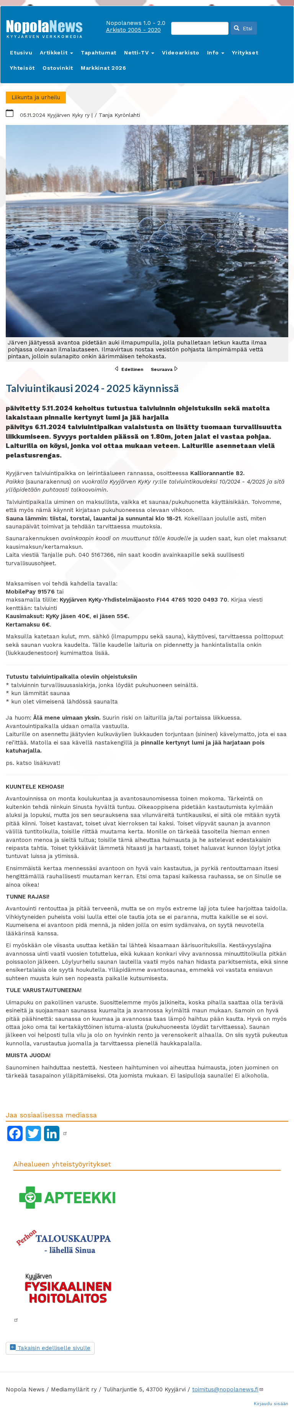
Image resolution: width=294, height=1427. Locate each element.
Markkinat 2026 (103, 68)
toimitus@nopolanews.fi (225, 1389)
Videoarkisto (180, 52)
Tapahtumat (98, 52)
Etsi (246, 28)
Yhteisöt (22, 68)
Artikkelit (54, 52)
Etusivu (21, 52)
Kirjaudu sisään (271, 1403)
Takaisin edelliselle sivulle (53, 1348)
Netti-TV (137, 52)
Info (214, 52)
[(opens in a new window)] (65, 1133)
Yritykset (245, 52)
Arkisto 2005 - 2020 (133, 29)
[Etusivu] (47, 27)
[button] (147, 243)
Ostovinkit (57, 68)
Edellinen (132, 369)
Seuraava (162, 369)
